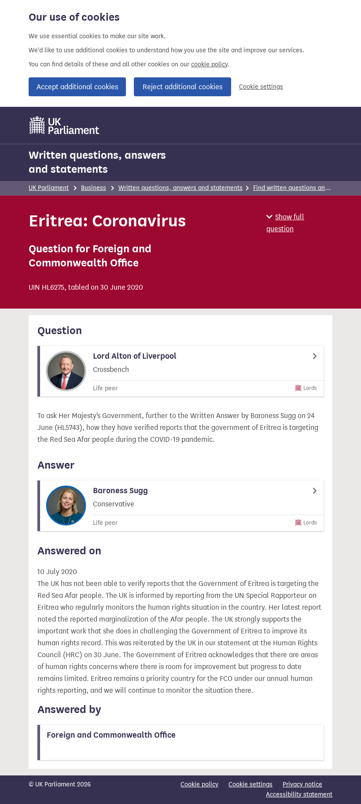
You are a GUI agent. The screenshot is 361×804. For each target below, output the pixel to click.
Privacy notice (302, 784)
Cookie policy (199, 784)
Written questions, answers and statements (97, 162)
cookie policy (209, 64)
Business (93, 188)
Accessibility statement (299, 794)
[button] (299, 223)
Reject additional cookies (182, 87)
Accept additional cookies (77, 87)
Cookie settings (261, 87)
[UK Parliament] (64, 125)
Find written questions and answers (303, 188)
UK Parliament (49, 188)
